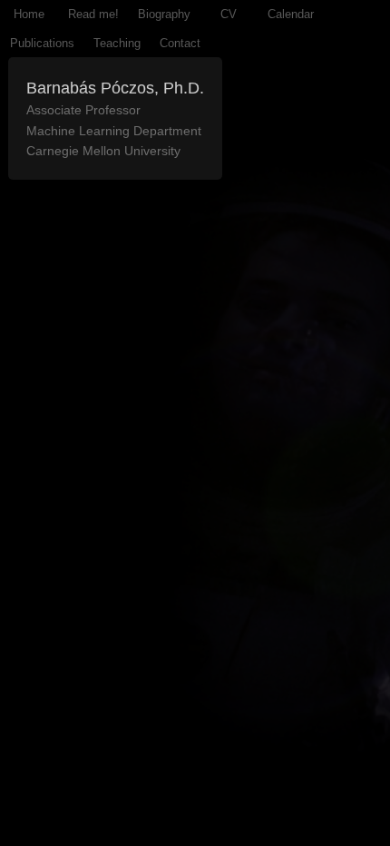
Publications (42, 43)
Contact (180, 43)
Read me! (93, 14)
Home (29, 14)
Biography (164, 14)
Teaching (117, 43)
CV (228, 14)
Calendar (291, 14)
